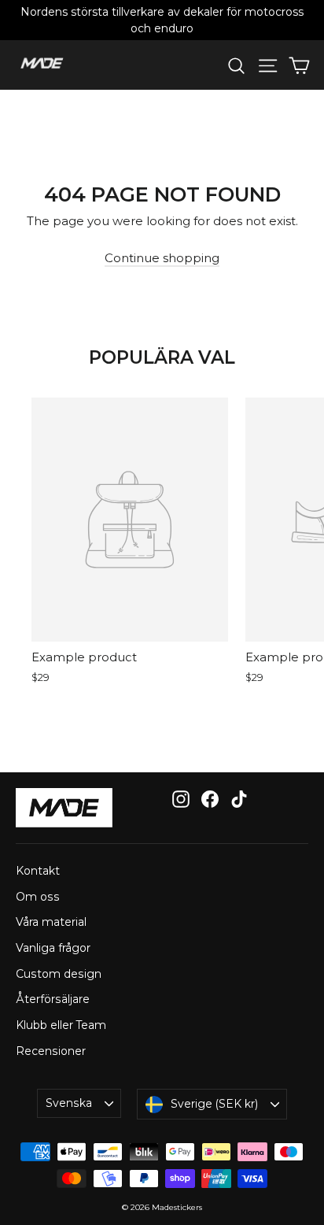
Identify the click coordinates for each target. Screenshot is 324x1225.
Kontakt (38, 871)
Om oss (38, 897)
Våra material (51, 922)
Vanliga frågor (53, 948)
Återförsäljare (53, 999)
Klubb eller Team (61, 1025)
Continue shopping (162, 257)
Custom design (58, 974)
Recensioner (51, 1051)
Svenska (69, 1103)
